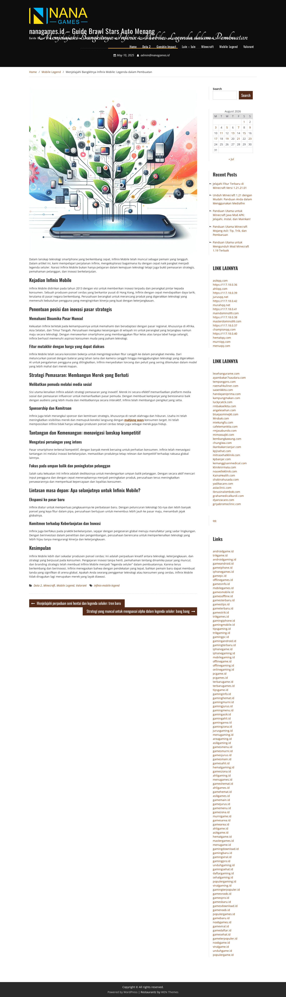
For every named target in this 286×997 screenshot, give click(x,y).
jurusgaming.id (223, 730)
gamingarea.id (222, 722)
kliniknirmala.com (224, 467)
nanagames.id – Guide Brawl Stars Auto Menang (92, 31)
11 (221, 133)
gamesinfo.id (221, 584)
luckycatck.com (222, 402)
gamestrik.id (221, 612)
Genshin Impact (166, 46)
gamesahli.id (221, 763)
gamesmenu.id (222, 747)
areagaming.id (222, 739)
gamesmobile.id (223, 592)
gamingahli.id (222, 718)
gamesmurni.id (223, 751)
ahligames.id (221, 788)
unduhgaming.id (224, 865)
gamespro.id (221, 898)
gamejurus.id (221, 804)
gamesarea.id (222, 820)
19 (227, 139)
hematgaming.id (223, 767)
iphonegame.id (222, 649)
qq (214, 520)
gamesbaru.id (222, 902)
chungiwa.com (222, 443)
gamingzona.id (222, 726)
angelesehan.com (224, 410)
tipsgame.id (220, 690)
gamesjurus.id (222, 755)
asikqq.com (220, 280)
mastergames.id (223, 841)
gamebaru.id (221, 918)
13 (232, 133)
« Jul (231, 159)
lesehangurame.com (226, 373)
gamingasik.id (222, 714)
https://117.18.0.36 (225, 284)
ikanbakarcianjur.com (227, 447)
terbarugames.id (224, 686)
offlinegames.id (223, 580)
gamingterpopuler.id (226, 889)
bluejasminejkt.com (225, 414)
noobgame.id (221, 942)
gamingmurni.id (223, 702)
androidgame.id (223, 551)
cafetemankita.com (225, 426)
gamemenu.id (222, 808)
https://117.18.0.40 (225, 333)
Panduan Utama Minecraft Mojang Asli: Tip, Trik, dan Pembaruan (230, 231)
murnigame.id (222, 816)
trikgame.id (220, 555)
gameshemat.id (223, 783)
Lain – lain (189, 46)
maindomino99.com (226, 313)
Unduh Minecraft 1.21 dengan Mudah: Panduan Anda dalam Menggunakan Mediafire (232, 199)
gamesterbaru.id (224, 600)
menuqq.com (221, 346)
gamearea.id (221, 824)
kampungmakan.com (226, 398)
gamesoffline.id (223, 596)
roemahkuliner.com (225, 386)
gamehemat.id (222, 792)
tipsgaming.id (222, 629)
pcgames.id (220, 677)
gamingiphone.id (224, 620)
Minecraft (207, 46)
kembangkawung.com (227, 439)
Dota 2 (146, 46)
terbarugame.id (223, 682)
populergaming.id (224, 881)
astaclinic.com (222, 487)
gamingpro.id (221, 861)
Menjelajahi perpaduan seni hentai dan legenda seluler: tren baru (79, 603)
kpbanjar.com (222, 459)
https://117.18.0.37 (225, 325)
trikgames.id (221, 616)
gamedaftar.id (222, 930)
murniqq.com (222, 342)
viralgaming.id (222, 885)
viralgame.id (221, 946)
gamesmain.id (222, 759)
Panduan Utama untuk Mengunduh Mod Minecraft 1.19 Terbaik (231, 246)
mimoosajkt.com (223, 434)
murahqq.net (221, 305)
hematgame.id (222, 836)
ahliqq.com (220, 289)
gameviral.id (221, 926)
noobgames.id (222, 922)
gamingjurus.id (223, 706)
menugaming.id (223, 735)
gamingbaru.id (222, 853)
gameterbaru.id (223, 608)
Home (133, 46)
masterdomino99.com (227, 321)
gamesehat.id (222, 934)
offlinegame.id (222, 661)
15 (244, 133)
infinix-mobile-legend (106, 585)
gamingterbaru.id (224, 645)
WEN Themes (169, 992)
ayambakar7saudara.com (229, 377)
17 (215, 139)
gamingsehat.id (223, 869)
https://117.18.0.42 (225, 301)
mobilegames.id (223, 588)
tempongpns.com (224, 382)
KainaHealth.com (224, 475)
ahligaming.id (222, 775)
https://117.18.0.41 (225, 309)
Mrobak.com (221, 418)
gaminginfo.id (222, 694)
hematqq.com (222, 337)
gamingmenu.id (223, 710)
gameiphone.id (222, 567)
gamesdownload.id (225, 906)
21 (238, 139)
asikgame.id (220, 832)
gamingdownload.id (226, 849)
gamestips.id (221, 604)
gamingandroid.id (224, 641)
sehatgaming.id (223, 877)
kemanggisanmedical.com (230, 463)
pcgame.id (219, 673)
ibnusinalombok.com (226, 492)
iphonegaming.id (224, 653)
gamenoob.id (221, 910)
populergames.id (224, 914)
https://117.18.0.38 (225, 317)
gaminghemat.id (223, 698)
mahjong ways (134, 420)
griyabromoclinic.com (227, 504)
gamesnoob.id (222, 893)
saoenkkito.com (223, 390)
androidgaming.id (224, 559)
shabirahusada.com (226, 479)
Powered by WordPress (123, 992)
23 (250, 139)
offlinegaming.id (223, 665)
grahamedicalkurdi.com (228, 496)
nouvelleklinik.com (225, 471)
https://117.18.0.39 (225, 293)
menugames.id (222, 779)
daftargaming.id (223, 873)
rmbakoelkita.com (224, 406)
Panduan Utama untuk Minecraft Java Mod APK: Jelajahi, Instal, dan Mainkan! (232, 215)
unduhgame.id (222, 951)
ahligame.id (220, 828)
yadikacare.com (223, 483)
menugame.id (222, 845)
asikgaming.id (222, 743)
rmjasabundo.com (225, 430)
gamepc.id (219, 576)
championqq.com (224, 329)
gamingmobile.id (224, 624)
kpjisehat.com (222, 451)
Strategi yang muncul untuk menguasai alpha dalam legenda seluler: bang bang (138, 611)
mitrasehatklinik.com (226, 455)
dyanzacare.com (223, 500)
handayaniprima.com (227, 394)
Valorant (248, 46)
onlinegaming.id (223, 669)
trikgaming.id (221, 633)
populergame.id (223, 955)
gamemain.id (221, 800)
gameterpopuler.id (225, 938)
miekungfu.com (223, 422)
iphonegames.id (223, 572)
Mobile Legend (228, 46)
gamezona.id (221, 812)
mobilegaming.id (224, 657)
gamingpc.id (221, 637)
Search (217, 89)
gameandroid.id (223, 563)
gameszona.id (222, 771)
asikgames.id (221, 796)
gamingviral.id (222, 857)
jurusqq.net (220, 297)
